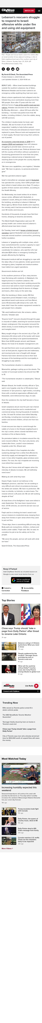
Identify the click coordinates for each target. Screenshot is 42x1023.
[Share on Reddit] (12, 69)
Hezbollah (35, 180)
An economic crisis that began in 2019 (16, 142)
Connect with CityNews (11, 691)
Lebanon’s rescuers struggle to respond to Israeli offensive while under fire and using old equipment (21, 23)
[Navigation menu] (39, 10)
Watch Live (29, 11)
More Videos (7, 848)
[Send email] (17, 69)
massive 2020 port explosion (12, 144)
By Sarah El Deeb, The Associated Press (17, 74)
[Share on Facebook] (8, 69)
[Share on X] (3, 69)
